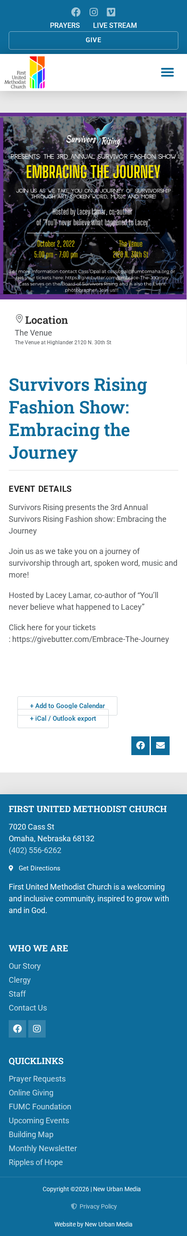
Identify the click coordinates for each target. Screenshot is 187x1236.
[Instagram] (93, 12)
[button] (167, 72)
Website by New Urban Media (93, 1224)
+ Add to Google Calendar (67, 706)
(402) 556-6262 (35, 850)
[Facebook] (75, 12)
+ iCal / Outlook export (63, 718)
